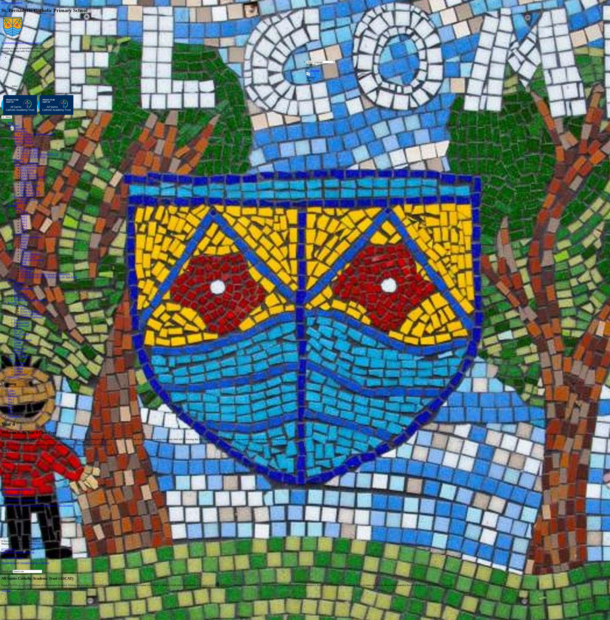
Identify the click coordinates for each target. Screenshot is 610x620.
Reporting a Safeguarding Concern (37, 134)
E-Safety (18, 285)
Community (26, 182)
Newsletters (20, 362)
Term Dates (20, 365)
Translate (314, 70)
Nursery (24, 211)
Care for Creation (29, 179)
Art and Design (28, 257)
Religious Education (30, 237)
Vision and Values (23, 139)
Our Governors (21, 325)
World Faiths (26, 171)
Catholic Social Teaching (32, 177)
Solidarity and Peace (30, 194)
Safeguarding (20, 131)
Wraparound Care (23, 339)
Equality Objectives (24, 142)
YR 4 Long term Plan (12, 494)
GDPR (17, 342)
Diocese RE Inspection (25, 162)
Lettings (18, 345)
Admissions (20, 305)
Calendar (18, 368)
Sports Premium (22, 357)
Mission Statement (23, 137)
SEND (17, 337)
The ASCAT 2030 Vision (33, 157)
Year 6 (23, 231)
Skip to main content (11, 2)
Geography (26, 251)
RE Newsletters (28, 168)
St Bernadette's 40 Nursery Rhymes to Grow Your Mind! (48, 277)
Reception (25, 214)
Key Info (12, 302)
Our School (13, 125)
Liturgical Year (27, 199)
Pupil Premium (21, 334)
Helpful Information (24, 288)
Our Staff (18, 331)
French (23, 265)
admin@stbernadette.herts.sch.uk (17, 552)
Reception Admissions (31, 317)
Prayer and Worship (24, 197)
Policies (18, 328)
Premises (18, 351)
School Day (20, 354)
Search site (6, 571)
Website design (8, 563)
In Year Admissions (30, 311)
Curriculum (19, 234)
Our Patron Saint (28, 174)
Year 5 (23, 228)
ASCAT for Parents (30, 148)
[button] (9, 56)
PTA (16, 291)
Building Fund (21, 322)
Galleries (18, 371)
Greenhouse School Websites (34, 563)
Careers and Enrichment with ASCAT (39, 154)
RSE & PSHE (27, 268)
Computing (26, 271)
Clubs (17, 319)
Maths (23, 242)
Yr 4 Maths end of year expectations (19, 505)
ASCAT (18, 145)
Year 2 (23, 219)
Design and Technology (32, 259)
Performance (20, 348)
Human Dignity (28, 188)
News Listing (20, 374)
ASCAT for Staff (28, 151)
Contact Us (13, 377)
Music (23, 262)
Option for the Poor (30, 191)
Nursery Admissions (30, 314)
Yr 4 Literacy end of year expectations (20, 500)
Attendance (19, 282)
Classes (17, 208)
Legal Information (14, 557)
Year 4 (23, 225)
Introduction (20, 128)
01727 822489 (8, 549)
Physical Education (30, 254)
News (11, 360)
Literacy (24, 239)
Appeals (24, 308)
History (24, 248)
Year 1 (23, 217)
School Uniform (22, 297)
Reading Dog (20, 202)
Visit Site (5, 590)
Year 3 (23, 222)
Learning (13, 205)
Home (11, 122)
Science (24, 245)
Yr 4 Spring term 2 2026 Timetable (55, 505)
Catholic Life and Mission (27, 165)
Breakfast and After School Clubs (31, 299)
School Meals (21, 294)
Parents (11, 279)
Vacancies (19, 159)
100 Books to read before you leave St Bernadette (45, 274)
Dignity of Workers (30, 185)
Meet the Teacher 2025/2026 (17, 489)
